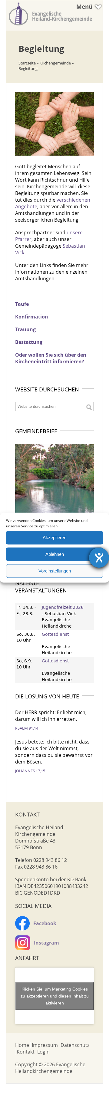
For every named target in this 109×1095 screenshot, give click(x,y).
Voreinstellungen (54, 570)
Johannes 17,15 (30, 770)
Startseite (27, 63)
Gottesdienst (55, 634)
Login (43, 1051)
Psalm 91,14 (26, 728)
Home (22, 1045)
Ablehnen (54, 554)
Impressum (45, 1045)
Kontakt (26, 1051)
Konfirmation (31, 316)
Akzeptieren (54, 537)
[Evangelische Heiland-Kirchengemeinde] (50, 25)
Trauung (25, 329)
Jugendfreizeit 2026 (63, 607)
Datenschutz (75, 1045)
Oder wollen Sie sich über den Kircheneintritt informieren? (50, 358)
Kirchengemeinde (55, 63)
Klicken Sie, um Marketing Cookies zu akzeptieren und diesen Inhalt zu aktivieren (55, 995)
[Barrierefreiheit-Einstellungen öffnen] (99, 558)
